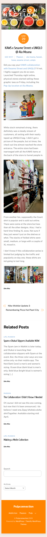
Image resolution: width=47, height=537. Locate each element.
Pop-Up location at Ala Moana (18, 85)
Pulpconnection (22, 518)
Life (5, 337)
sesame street (23, 60)
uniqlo (33, 60)
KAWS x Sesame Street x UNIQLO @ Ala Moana (23, 50)
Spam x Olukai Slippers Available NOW (21, 340)
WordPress (20, 521)
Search (7, 469)
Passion (19, 57)
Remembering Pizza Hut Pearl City (22, 310)
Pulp (31, 513)
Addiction (13, 513)
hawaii (39, 57)
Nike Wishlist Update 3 (19, 306)
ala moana (30, 57)
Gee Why (9, 57)
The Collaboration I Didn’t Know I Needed (23, 397)
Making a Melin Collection (16, 439)
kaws (13, 60)
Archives (7, 484)
